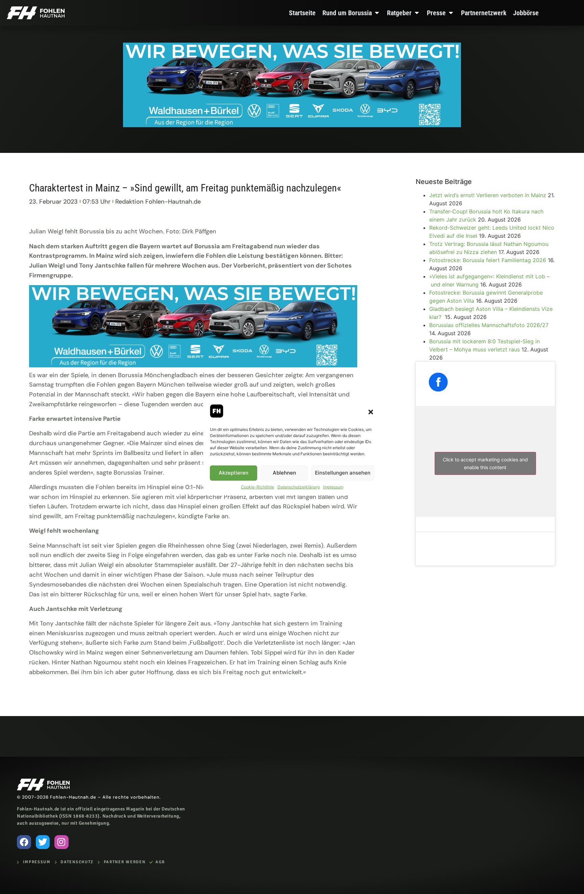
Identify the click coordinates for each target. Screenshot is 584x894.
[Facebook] (24, 842)
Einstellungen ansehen (342, 472)
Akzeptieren (233, 472)
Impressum (333, 486)
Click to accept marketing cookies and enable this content (485, 463)
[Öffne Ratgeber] (416, 12)
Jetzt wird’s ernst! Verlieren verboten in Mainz (487, 195)
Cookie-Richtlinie (257, 486)
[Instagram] (61, 842)
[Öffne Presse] (450, 12)
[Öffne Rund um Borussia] (376, 12)
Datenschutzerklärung (298, 486)
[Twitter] (43, 842)
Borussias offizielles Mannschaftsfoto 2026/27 (489, 325)
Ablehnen (284, 472)
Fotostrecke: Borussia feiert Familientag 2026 (487, 260)
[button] (370, 412)
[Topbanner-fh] (292, 125)
